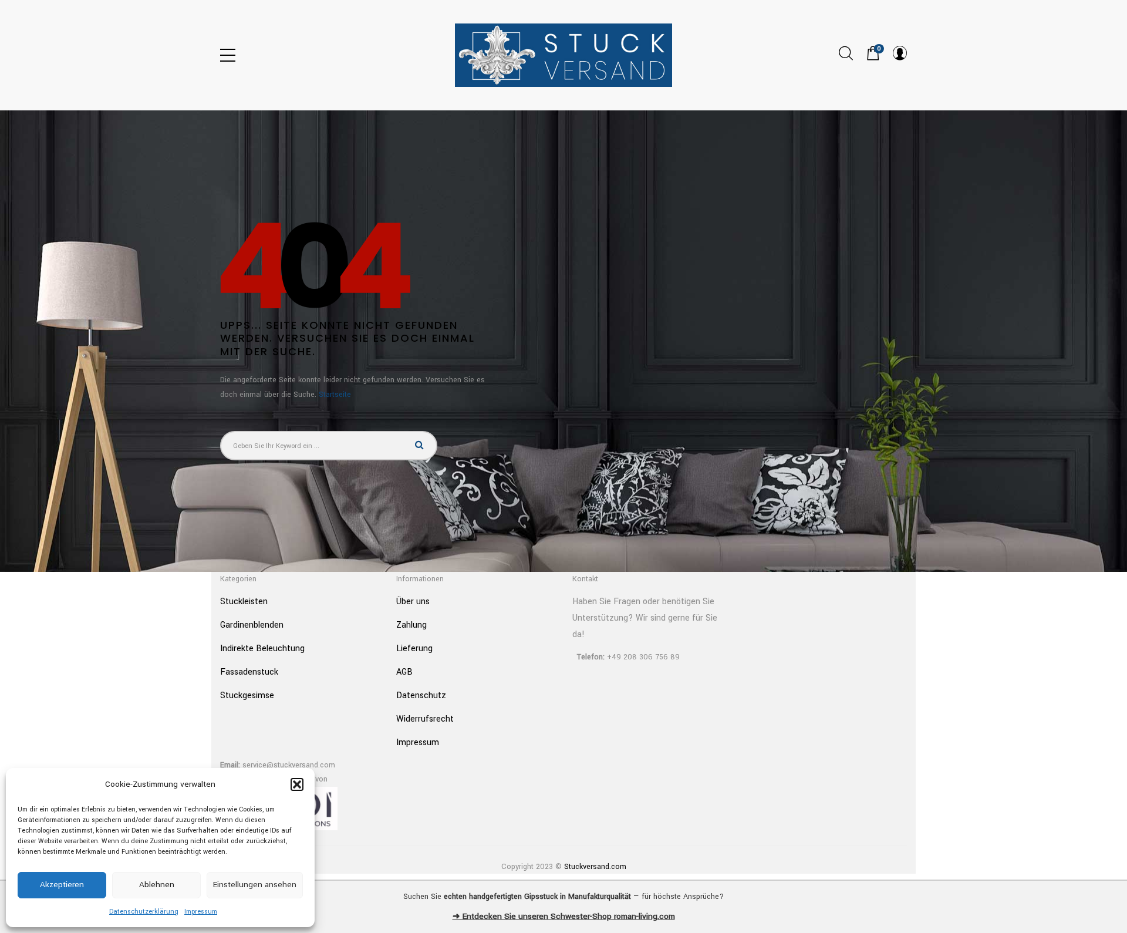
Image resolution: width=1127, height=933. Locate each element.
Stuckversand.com (595, 866)
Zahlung (411, 625)
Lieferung (414, 648)
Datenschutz (421, 695)
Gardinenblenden (252, 625)
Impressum (200, 911)
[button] (297, 784)
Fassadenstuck (249, 672)
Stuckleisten (244, 601)
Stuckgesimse (247, 695)
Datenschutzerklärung (143, 911)
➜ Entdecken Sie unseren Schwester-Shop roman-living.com (564, 916)
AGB (404, 672)
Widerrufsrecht (425, 719)
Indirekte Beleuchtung (262, 648)
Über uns (413, 601)
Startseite (335, 394)
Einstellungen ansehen (254, 884)
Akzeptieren (62, 884)
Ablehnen (156, 884)
